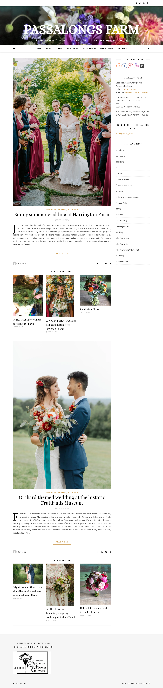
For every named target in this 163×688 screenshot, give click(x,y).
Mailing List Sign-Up (124, 133)
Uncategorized (122, 226)
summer (62, 210)
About (121, 48)
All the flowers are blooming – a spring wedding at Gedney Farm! (60, 613)
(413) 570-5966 (130, 89)
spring (118, 208)
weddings (73, 210)
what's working (122, 238)
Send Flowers (43, 48)
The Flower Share (68, 48)
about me (120, 150)
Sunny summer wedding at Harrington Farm (62, 214)
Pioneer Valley (122, 203)
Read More (62, 253)
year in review (122, 261)
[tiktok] (140, 3)
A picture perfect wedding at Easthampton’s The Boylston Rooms (61, 324)
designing (51, 210)
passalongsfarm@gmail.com (137, 92)
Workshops (106, 48)
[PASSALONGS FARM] (81, 25)
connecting (120, 156)
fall (117, 167)
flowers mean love (124, 185)
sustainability (121, 220)
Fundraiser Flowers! (91, 309)
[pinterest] (147, 3)
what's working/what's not (127, 250)
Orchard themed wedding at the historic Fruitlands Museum (62, 500)
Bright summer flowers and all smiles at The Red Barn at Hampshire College (28, 591)
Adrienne (22, 263)
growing (119, 191)
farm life (119, 173)
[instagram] (144, 3)
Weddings (88, 48)
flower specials (122, 179)
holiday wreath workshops (127, 197)
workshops (121, 255)
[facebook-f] (136, 3)
